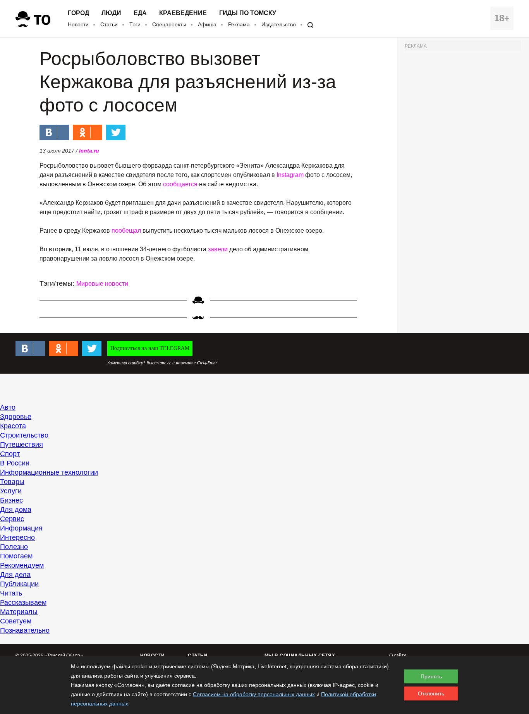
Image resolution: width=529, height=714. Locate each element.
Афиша (207, 24)
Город (78, 13)
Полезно (14, 547)
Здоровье (15, 417)
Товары (12, 482)
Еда (140, 13)
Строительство (24, 435)
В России (14, 463)
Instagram (290, 175)
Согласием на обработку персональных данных (254, 694)
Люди (111, 13)
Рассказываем (23, 602)
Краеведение (183, 13)
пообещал (126, 230)
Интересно (17, 537)
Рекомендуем (22, 565)
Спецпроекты (169, 24)
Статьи (109, 24)
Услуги (11, 491)
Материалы (19, 612)
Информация (21, 528)
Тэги (135, 24)
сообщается (180, 184)
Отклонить (431, 693)
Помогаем (16, 556)
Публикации (19, 584)
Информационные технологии (49, 472)
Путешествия (21, 444)
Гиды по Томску (247, 13)
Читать (11, 593)
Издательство (278, 24)
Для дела (15, 574)
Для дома (15, 509)
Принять (431, 676)
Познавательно (25, 630)
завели (218, 249)
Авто (7, 407)
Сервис (12, 519)
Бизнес (11, 500)
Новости (78, 24)
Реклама (239, 24)
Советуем (15, 621)
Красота (13, 426)
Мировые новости (102, 283)
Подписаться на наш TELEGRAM (149, 348)
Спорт (10, 454)
